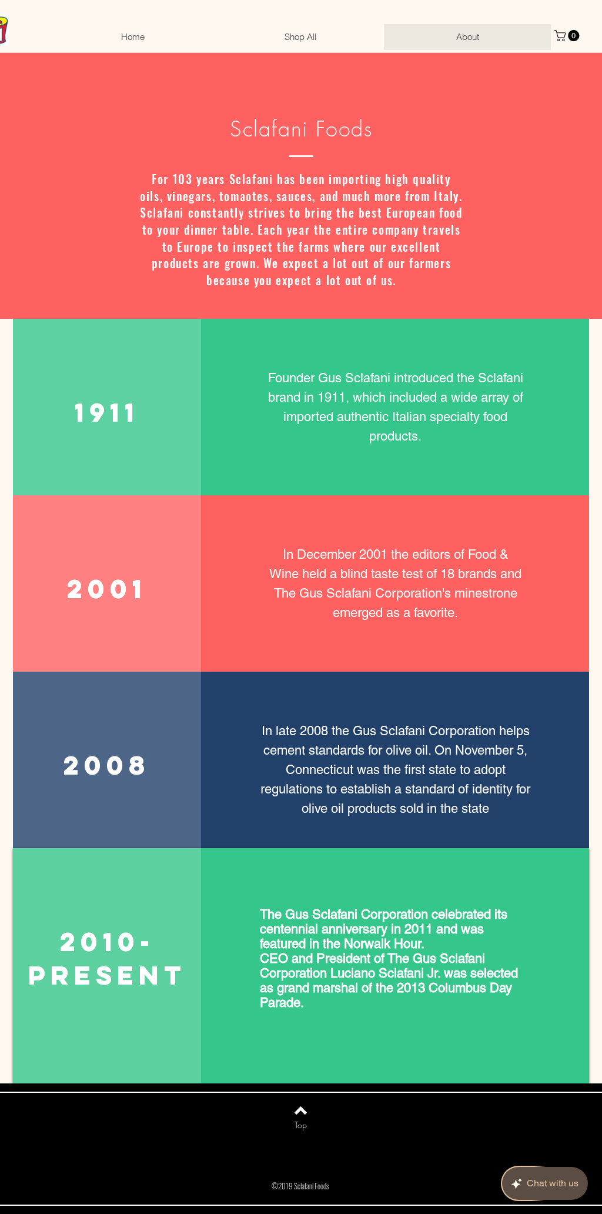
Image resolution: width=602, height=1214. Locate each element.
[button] (568, 35)
